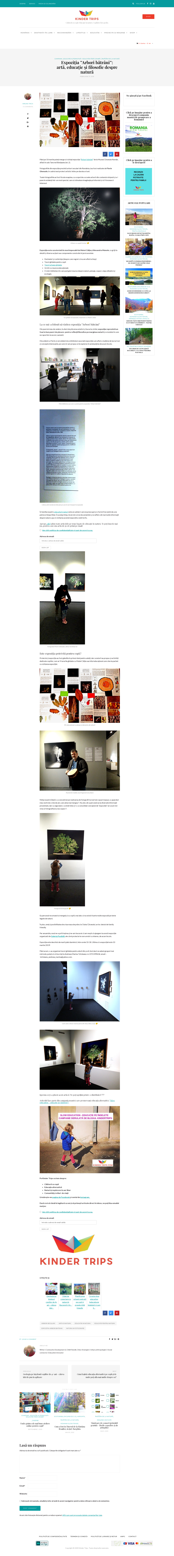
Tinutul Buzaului (139, 231)
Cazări (128, 257)
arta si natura (65, 1323)
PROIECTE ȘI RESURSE (114, 33)
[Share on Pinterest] (117, 156)
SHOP (148, 16)
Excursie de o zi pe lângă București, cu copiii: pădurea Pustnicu (139, 350)
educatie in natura (83, 1323)
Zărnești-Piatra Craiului (139, 318)
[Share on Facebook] (105, 156)
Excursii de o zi (70, 1416)
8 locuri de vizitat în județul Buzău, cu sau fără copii (138, 234)
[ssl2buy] (42, 1543)
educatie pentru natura (104, 1323)
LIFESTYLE (81, 33)
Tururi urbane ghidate (53, 265)
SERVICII (32, 3)
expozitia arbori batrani (51, 1328)
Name (22, 1478)
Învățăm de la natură (111, 58)
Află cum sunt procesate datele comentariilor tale (82, 1515)
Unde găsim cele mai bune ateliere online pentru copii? (35, 1424)
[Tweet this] (27, 118)
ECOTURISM (58, 1416)
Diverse (35, 1420)
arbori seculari (48, 1323)
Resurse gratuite (104, 1420)
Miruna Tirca (27, 104)
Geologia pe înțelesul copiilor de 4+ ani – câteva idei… (51, 1302)
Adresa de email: (47, 536)
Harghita (81, 1416)
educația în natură (61, 512)
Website (23, 1494)
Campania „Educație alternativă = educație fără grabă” (77, 58)
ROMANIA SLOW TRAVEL (70, 1423)
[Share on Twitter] (111, 156)
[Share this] (27, 114)
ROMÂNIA (25, 33)
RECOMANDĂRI (64, 33)
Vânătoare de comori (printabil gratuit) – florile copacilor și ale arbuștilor (104, 1425)
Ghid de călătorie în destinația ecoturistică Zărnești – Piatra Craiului (139, 323)
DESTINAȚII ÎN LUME (43, 33)
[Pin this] (27, 126)
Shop (132, 33)
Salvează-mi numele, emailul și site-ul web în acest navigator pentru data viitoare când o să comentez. (65, 1501)
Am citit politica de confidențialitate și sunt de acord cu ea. (67, 530)
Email (22, 1486)
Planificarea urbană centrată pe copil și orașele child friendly (80, 1302)
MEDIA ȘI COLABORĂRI (47, 3)
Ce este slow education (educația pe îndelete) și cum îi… (94, 1302)
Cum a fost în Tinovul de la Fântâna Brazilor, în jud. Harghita (69, 1427)
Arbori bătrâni (87, 159)
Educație (95, 33)
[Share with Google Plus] (27, 122)
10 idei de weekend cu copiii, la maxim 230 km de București (139, 292)
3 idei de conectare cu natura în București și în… (65, 1300)
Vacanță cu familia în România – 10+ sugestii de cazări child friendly (139, 263)
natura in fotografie (75, 1328)
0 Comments (28, 106)
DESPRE (23, 3)
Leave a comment (29, 1339)
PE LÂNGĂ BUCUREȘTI (135, 346)
